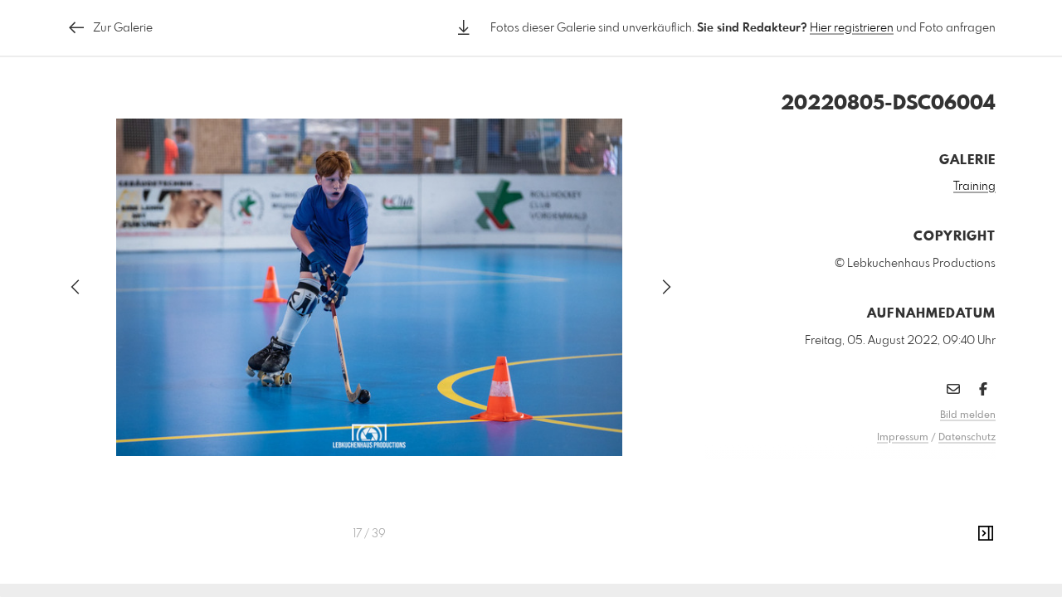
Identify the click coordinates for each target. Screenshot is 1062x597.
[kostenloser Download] (464, 28)
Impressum (902, 438)
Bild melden (968, 415)
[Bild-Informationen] (986, 534)
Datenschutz (967, 438)
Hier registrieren (852, 28)
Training (974, 186)
